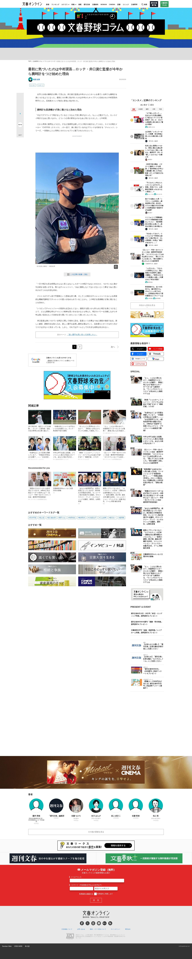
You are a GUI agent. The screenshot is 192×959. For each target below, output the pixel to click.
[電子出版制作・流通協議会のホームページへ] (70, 936)
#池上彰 (41, 518)
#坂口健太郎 (51, 518)
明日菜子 (150, 212)
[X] (88, 923)
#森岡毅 (121, 518)
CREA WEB (18, 946)
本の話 (27, 946)
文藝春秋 (95, 4)
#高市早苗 (32, 518)
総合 (152, 105)
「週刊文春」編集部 (153, 141)
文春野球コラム (37, 61)
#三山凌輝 (102, 518)
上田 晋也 (150, 298)
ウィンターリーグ (49, 61)
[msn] (105, 923)
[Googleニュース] (99, 923)
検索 (145, 4)
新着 (47, 4)
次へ (113, 347)
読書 (118, 4)
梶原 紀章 (36, 79)
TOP (29, 61)
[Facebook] (82, 923)
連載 (79, 4)
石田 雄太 (150, 282)
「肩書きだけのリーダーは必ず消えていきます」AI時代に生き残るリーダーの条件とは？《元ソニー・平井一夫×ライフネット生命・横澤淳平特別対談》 (39, 493)
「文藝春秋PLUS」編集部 (150, 263)
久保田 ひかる (151, 127)
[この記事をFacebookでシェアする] (20, 104)
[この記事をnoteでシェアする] (20, 125)
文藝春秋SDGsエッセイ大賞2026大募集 (63, 490)
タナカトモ (159, 194)
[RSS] (110, 923)
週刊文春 (87, 4)
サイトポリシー (115, 929)
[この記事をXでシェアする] (20, 97)
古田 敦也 (158, 298)
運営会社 (127, 929)
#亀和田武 (81, 518)
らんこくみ (150, 194)
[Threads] (93, 923)
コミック (126, 4)
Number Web (7, 946)
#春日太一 (112, 518)
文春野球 (134, 4)
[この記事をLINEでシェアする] (20, 118)
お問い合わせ (81, 929)
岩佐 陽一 (150, 159)
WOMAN (104, 4)
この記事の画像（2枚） (79, 274)
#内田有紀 (71, 518)
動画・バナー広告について (98, 929)
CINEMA (112, 4)
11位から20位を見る (147, 305)
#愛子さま (62, 518)
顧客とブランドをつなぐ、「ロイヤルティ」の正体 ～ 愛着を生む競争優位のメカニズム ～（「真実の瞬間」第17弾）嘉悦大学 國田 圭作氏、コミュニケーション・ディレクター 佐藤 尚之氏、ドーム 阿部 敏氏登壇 (114, 495)
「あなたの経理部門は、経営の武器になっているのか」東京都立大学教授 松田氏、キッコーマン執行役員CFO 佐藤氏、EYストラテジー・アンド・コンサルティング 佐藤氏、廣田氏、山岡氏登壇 (89, 495)
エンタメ (32, 85)
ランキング (55, 4)
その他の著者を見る (96, 832)
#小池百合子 (92, 518)
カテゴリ (64, 4)
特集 (73, 4)
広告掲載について (67, 929)
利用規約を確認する (86, 894)
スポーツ (40, 85)
